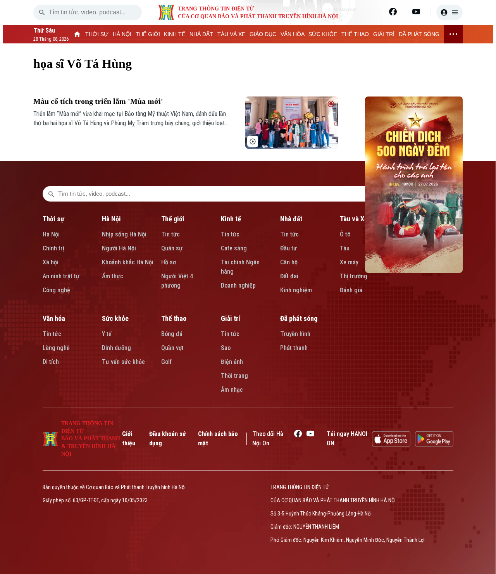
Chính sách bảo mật (218, 438)
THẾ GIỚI (148, 34)
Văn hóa (54, 318)
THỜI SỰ (96, 34)
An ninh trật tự (61, 276)
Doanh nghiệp (238, 285)
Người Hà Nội (119, 248)
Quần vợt (172, 348)
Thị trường (353, 276)
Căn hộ (289, 262)
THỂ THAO (355, 34)
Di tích (51, 361)
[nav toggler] (453, 34)
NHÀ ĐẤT (201, 34)
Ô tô (345, 234)
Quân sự (172, 248)
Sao (226, 348)
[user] (449, 12)
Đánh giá (351, 290)
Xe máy (349, 262)
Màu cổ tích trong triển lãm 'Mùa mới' (98, 101)
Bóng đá (172, 334)
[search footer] (51, 194)
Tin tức (170, 234)
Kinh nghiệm (296, 290)
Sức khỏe (115, 318)
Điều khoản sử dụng (167, 438)
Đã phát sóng (298, 318)
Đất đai (289, 276)
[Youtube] (416, 12)
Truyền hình (295, 334)
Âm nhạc (232, 389)
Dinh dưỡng (116, 348)
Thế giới (172, 219)
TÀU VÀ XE (231, 34)
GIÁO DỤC (263, 34)
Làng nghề (56, 348)
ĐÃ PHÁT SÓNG (419, 34)
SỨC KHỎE (322, 34)
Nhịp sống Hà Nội (124, 234)
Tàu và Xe (354, 219)
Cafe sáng (234, 248)
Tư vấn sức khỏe (123, 361)
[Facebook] (393, 12)
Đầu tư (288, 248)
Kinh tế (231, 219)
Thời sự (53, 219)
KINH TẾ (174, 34)
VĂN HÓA (293, 34)
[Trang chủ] (77, 34)
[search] (42, 12)
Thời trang (234, 375)
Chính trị (53, 248)
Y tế (107, 334)
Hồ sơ (168, 262)
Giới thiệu (128, 438)
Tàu (345, 248)
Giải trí (230, 318)
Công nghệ (56, 290)
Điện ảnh (232, 361)
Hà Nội (51, 234)
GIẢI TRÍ (383, 34)
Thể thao (173, 318)
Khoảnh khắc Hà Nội (127, 262)
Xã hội (51, 262)
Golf (166, 361)
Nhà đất (291, 219)
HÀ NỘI (122, 34)
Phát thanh (294, 348)
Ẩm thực (112, 276)
